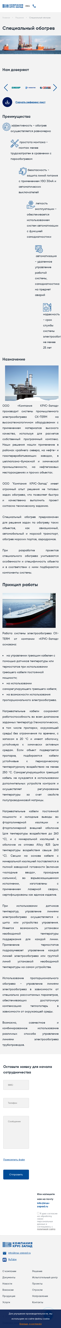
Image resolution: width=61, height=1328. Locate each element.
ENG (28, 6)
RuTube (12, 1259)
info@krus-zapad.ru (43, 1204)
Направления (40, 1296)
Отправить (16, 1174)
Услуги (6, 1302)
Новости (7, 1283)
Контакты (37, 1302)
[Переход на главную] (12, 6)
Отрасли (37, 1289)
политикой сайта (46, 1229)
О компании (9, 1271)
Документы (8, 1277)
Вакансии (8, 1289)
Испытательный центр (45, 1277)
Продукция (8, 1296)
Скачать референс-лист (30, 102)
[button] (6, 87)
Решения (37, 1271)
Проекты (37, 1283)
